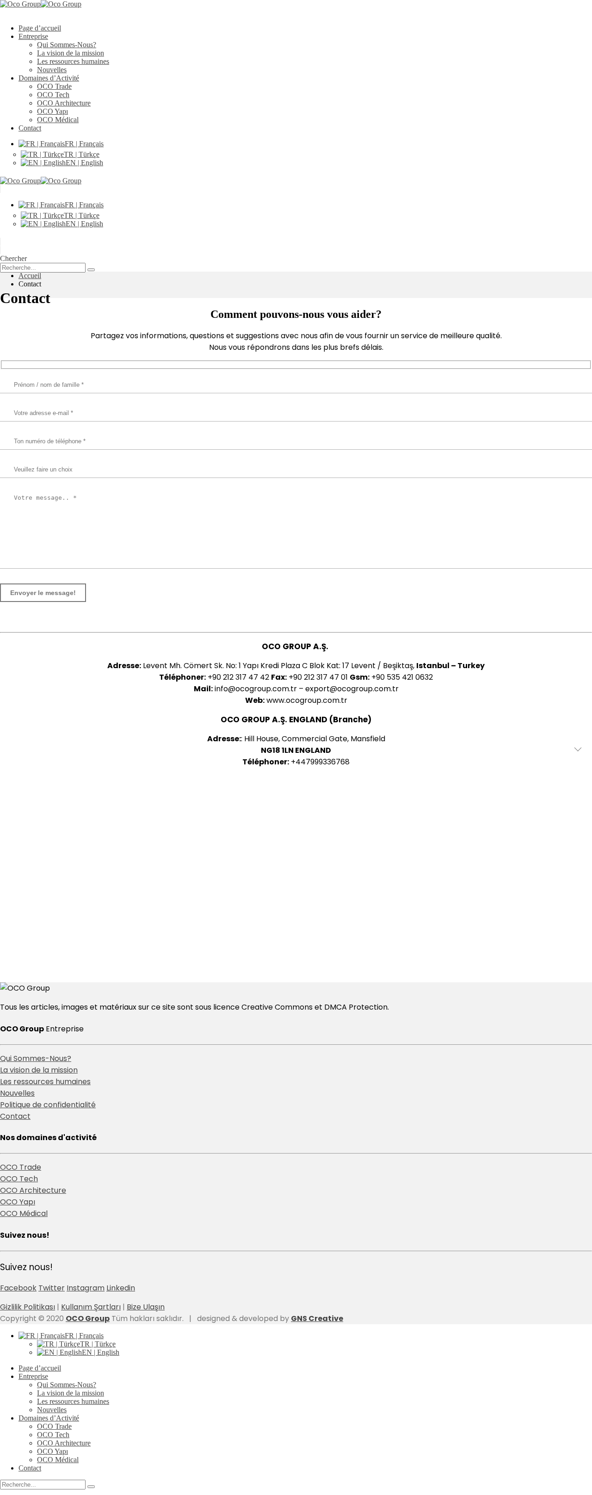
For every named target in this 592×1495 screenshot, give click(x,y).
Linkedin (120, 1288)
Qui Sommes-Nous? (66, 45)
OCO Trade (54, 86)
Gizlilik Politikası (27, 1307)
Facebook (18, 1288)
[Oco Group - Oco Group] (40, 4)
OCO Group (88, 1318)
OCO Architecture (64, 103)
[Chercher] (91, 269)
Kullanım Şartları (91, 1307)
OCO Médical (58, 120)
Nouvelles (52, 70)
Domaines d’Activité (48, 78)
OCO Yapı (52, 111)
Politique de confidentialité (48, 1104)
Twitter (51, 1288)
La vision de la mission (70, 53)
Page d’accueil (39, 28)
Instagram (86, 1288)
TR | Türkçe (81, 154)
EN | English (84, 163)
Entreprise (33, 36)
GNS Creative (317, 1318)
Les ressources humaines (73, 61)
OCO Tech (53, 95)
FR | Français (84, 144)
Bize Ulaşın (146, 1307)
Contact (29, 128)
